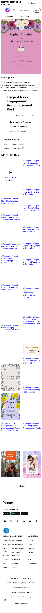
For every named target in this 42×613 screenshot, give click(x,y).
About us (31, 548)
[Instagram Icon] (17, 521)
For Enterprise (17, 540)
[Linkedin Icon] (24, 521)
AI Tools (6, 555)
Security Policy (15, 597)
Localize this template (18, 131)
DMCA (29, 592)
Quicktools (16, 559)
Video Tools (7, 544)
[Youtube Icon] (30, 521)
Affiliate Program (31, 553)
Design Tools (5, 549)
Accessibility (27, 597)
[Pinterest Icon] (36, 521)
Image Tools (7, 540)
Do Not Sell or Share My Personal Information (21, 583)
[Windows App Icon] (24, 514)
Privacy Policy (26, 578)
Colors (5, 563)
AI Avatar (15, 563)
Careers (30, 544)
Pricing (14, 567)
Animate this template (18, 126)
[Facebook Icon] (5, 521)
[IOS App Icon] (7, 514)
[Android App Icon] (15, 514)
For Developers (17, 544)
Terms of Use (15, 578)
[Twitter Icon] (11, 521)
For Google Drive (18, 548)
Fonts (5, 567)
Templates (6, 559)
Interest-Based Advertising (21, 587)
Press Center (32, 563)
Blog (29, 559)
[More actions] (38, 163)
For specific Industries (16, 553)
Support (30, 540)
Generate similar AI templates (21, 122)
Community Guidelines (18, 592)
